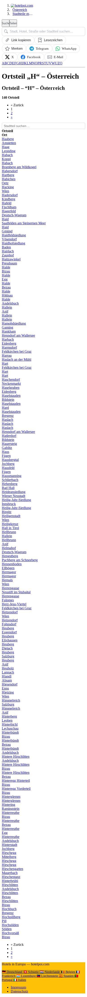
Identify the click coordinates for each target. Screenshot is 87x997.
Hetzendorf (10, 612)
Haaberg (8, 139)
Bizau (6, 271)
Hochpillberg (11, 917)
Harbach (8, 339)
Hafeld (6, 203)
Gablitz (7, 448)
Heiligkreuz (10, 524)
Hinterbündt (10, 732)
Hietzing (8, 692)
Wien (5, 191)
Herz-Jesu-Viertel (14, 604)
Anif (5, 311)
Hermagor (9, 572)
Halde (6, 267)
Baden (6, 247)
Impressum (18, 987)
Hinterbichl (10, 724)
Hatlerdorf (9, 436)
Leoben (7, 720)
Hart (5, 363)
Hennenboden (12, 564)
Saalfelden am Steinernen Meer (24, 223)
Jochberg (8, 464)
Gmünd (7, 231)
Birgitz (6, 512)
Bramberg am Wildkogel (19, 167)
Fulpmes (8, 600)
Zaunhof (8, 255)
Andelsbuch (10, 303)
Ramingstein (10, 809)
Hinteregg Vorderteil (16, 788)
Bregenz (8, 416)
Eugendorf (9, 632)
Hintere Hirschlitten (15, 756)
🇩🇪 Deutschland (12, 972)
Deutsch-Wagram (14, 215)
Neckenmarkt (11, 383)
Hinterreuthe (10, 813)
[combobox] (43, 31)
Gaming (7, 327)
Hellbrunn (9, 532)
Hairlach (8, 251)
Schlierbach (10, 480)
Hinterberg (9, 716)
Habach (7, 155)
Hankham (9, 331)
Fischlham (9, 207)
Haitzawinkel (11, 259)
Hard (5, 407)
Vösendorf (9, 239)
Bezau (6, 287)
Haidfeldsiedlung (14, 235)
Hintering (8, 805)
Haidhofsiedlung (13, 243)
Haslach (7, 420)
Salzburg (8, 656)
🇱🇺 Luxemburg (26, 976)
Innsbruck (9, 504)
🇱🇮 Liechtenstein (48, 976)
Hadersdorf (10, 195)
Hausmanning (11, 476)
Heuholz (8, 668)
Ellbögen (8, 568)
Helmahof (9, 548)
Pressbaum (9, 263)
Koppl (6, 159)
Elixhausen (9, 640)
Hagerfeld (9, 211)
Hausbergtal (10, 460)
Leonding (8, 151)
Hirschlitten (10, 885)
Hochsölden (10, 925)
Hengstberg (10, 556)
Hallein (7, 307)
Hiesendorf (9, 684)
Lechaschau (10, 728)
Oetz (5, 183)
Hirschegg (9, 853)
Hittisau (7, 295)
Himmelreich (11, 700)
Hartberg (8, 175)
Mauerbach (10, 873)
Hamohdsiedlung (14, 323)
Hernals (7, 580)
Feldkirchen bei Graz (16, 351)
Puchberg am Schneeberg (20, 560)
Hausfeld (8, 468)
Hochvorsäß (10, 933)
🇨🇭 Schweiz (31, 972)
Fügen (6, 456)
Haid (5, 219)
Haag (5, 147)
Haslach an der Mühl (16, 359)
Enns (5, 688)
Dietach (7, 648)
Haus (5, 452)
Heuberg (8, 628)
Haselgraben (10, 387)
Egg (5, 279)
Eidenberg (9, 343)
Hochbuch (9, 909)
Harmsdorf (9, 347)
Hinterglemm (11, 796)
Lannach (8, 672)
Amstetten (9, 143)
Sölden (7, 929)
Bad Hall (8, 488)
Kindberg (8, 199)
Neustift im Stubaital (16, 592)
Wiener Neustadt (13, 496)
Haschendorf (11, 379)
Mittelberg (9, 857)
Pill (4, 921)
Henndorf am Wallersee (18, 335)
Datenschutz (19, 991)
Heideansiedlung (13, 492)
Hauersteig (9, 444)
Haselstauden (11, 395)
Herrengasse (10, 588)
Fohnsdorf (9, 624)
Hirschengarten (12, 869)
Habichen (8, 179)
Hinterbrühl (10, 881)
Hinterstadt (9, 845)
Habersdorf (10, 171)
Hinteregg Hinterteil (16, 780)
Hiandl (6, 676)
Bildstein (8, 399)
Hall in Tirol (10, 528)
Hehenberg (9, 484)
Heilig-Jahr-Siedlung (16, 500)
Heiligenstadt (11, 516)
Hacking (8, 187)
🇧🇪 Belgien (68, 972)
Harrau (7, 355)
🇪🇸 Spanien (67, 976)
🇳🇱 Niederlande (50, 972)
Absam (7, 680)
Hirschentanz (11, 877)
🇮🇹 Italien (19, 980)
